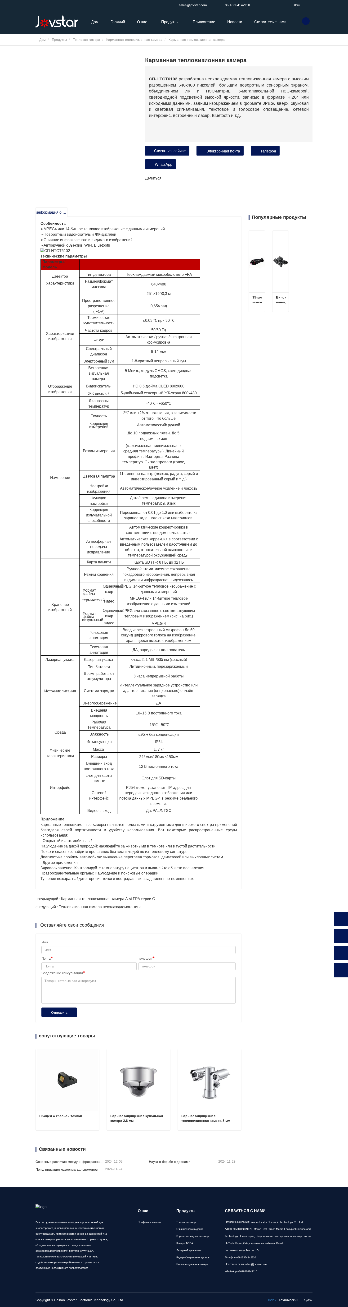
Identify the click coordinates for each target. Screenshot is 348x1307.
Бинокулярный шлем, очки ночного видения (281, 299)
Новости (234, 22)
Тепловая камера (86, 39)
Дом (94, 22)
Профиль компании (149, 1222)
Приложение (204, 22)
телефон (145, 958)
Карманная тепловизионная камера (134, 39)
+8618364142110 (246, 1257)
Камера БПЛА (184, 1243)
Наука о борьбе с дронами (169, 1162)
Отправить (59, 1012)
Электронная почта (223, 151)
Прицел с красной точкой (60, 1116)
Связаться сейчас (170, 151)
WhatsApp (163, 164)
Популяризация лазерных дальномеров (67, 1169)
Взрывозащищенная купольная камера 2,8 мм (137, 1118)
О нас (143, 1211)
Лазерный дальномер (189, 1250)
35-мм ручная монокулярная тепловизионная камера (257, 299)
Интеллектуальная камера (192, 1264)
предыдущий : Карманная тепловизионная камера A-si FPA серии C (95, 899)
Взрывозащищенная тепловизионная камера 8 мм (205, 1118)
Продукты (59, 39)
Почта (46, 958)
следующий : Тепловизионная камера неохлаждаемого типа (89, 907)
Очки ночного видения (189, 1229)
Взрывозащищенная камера (193, 1236)
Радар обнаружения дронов (193, 1257)
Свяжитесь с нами (270, 22)
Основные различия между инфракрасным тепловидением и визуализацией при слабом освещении (70, 1162)
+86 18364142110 (236, 5)
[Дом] (59, 21)
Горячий (118, 22)
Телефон (268, 151)
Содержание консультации (62, 973)
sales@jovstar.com (192, 5)
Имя (44, 942)
